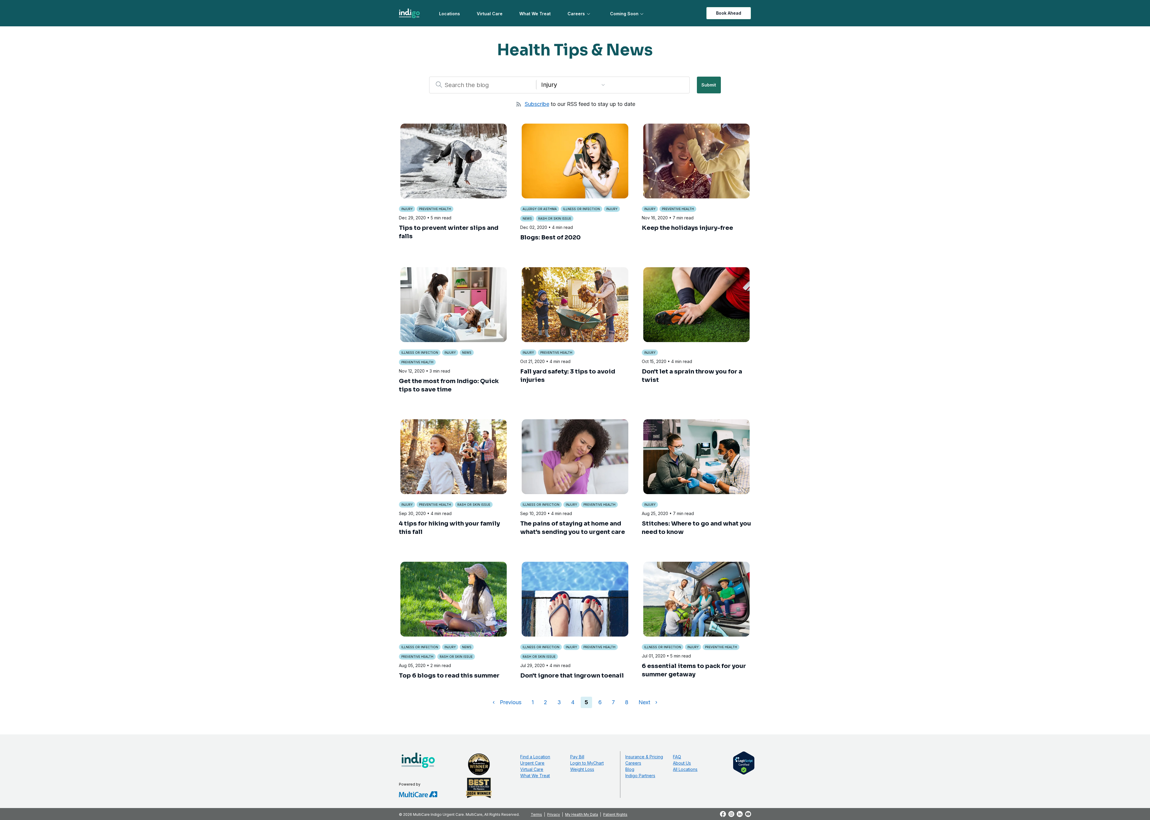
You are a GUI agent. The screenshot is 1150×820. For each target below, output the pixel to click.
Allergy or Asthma (540, 209)
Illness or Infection (581, 209)
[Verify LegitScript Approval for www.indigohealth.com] (744, 763)
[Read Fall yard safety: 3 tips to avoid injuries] (575, 304)
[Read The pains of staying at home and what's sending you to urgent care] (575, 456)
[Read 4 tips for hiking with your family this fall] (453, 456)
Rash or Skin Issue (554, 218)
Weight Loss (582, 769)
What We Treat (535, 13)
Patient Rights (615, 814)
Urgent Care (532, 763)
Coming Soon (624, 13)
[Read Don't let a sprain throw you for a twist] (696, 304)
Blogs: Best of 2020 (550, 237)
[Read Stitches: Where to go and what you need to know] (696, 456)
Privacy (553, 814)
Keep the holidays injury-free (687, 228)
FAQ (677, 756)
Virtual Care (490, 13)
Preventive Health (435, 209)
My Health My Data (581, 814)
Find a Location (535, 756)
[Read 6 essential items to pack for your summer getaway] (696, 599)
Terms (536, 814)
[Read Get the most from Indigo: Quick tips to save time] (453, 304)
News (527, 218)
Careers (576, 13)
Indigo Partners (640, 775)
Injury (407, 209)
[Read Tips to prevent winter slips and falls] (453, 161)
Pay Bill (577, 756)
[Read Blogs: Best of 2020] (575, 161)
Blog (629, 769)
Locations (449, 13)
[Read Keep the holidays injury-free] (696, 161)
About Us (682, 763)
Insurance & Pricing (644, 756)
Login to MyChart (587, 763)
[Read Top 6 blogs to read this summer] (453, 599)
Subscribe (537, 104)
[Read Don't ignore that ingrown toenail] (575, 599)
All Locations (685, 769)
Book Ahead (728, 13)
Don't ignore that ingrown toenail (572, 675)
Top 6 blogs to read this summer (449, 675)
